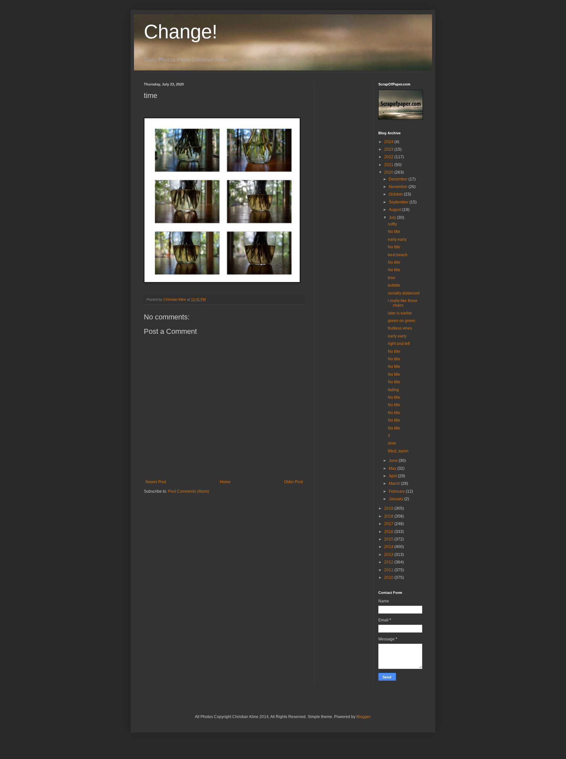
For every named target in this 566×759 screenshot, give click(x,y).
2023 (389, 149)
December (398, 179)
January (396, 499)
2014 (389, 546)
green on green (401, 320)
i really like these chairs (403, 303)
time (391, 277)
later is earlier (400, 313)
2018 (389, 516)
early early (397, 239)
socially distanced (404, 293)
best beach (397, 255)
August (395, 209)
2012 (389, 562)
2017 (389, 524)
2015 (389, 539)
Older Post (293, 482)
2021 (389, 164)
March (395, 483)
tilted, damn (398, 451)
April (393, 476)
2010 (389, 577)
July (393, 217)
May (393, 468)
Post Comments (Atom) (188, 491)
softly (392, 224)
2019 (389, 508)
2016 (389, 531)
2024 (389, 142)
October (396, 194)
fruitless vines (400, 328)
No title (394, 231)
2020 (389, 172)
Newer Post (155, 482)
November (398, 186)
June (394, 460)
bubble (394, 285)
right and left (399, 343)
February (397, 491)
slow (392, 443)
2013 (389, 554)
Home (225, 482)
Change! (180, 32)
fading (393, 390)
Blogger (363, 716)
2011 (389, 570)
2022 (389, 157)
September (399, 202)
